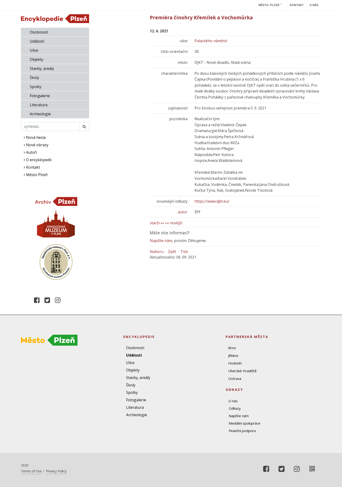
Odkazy (235, 408)
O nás (313, 5)
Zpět (172, 251)
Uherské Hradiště (242, 370)
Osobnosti (39, 32)
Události (37, 41)
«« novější (173, 222)
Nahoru (157, 251)
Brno (232, 347)
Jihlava (233, 355)
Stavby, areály (42, 68)
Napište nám (161, 240)
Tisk (184, 251)
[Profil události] (312, 468)
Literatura (38, 104)
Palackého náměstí (210, 40)
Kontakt (297, 5)
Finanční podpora (242, 430)
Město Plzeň (36, 174)
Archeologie (40, 113)
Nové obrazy (36, 144)
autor (183, 212)
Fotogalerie (40, 95)
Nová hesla (35, 137)
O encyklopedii (38, 159)
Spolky (35, 86)
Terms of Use (31, 471)
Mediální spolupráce (244, 423)
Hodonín (235, 363)
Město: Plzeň (269, 5)
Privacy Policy (56, 471)
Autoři (31, 152)
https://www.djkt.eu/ (211, 201)
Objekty (36, 59)
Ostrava (234, 378)
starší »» (157, 222)
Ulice (34, 50)
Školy (34, 77)
